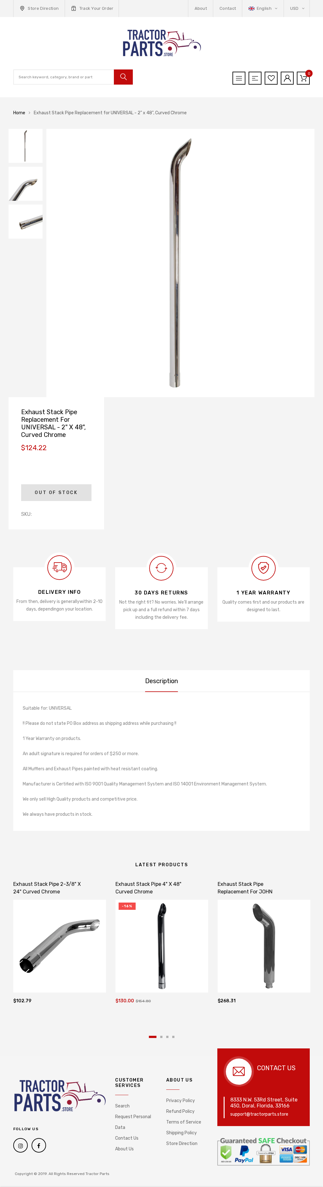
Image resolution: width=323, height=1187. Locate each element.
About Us (124, 1149)
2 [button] (161, 1037)
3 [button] (167, 1037)
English (264, 8)
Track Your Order (96, 8)
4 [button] (173, 1037)
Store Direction (43, 8)
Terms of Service (183, 1122)
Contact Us (126, 1138)
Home (19, 113)
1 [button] (152, 1037)
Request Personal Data (133, 1122)
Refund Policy (180, 1111)
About (201, 8)
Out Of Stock (56, 492)
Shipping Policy (181, 1133)
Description (161, 681)
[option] (180, 263)
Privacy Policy (180, 1100)
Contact (228, 8)
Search (122, 1106)
